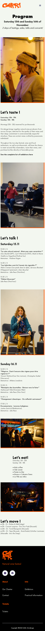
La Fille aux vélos (20, 476)
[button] (40, 5)
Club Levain (18, 469)
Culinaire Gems (26, 474)
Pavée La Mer (19, 472)
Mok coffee (18, 467)
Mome (16, 474)
